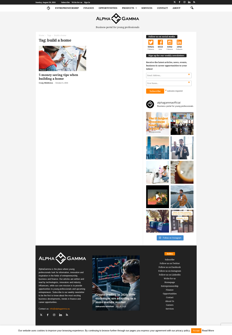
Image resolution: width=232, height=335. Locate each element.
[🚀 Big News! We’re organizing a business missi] (157, 147)
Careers (169, 304)
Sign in (87, 2)
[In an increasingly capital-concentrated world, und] (157, 123)
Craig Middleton (46, 83)
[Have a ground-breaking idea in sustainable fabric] (157, 172)
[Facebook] (179, 2)
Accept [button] (196, 330)
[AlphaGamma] (117, 18)
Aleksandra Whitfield (104, 306)
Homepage (169, 282)
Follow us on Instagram (169, 270)
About (176, 7)
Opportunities (108, 7)
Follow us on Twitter (170, 263)
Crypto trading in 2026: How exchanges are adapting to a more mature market (115, 298)
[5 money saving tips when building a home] (62, 58)
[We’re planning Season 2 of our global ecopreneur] (157, 221)
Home (41, 35)
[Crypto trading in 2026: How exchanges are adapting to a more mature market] (116, 283)
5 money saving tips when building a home (58, 77)
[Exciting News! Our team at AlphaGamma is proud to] (182, 123)
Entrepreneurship (67, 7)
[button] (191, 8)
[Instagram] (184, 2)
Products (128, 7)
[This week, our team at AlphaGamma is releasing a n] (182, 196)
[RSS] (194, 2)
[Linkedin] (189, 2)
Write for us (77, 2)
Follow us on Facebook (170, 267)
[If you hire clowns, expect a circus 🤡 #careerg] (182, 221)
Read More (208, 330)
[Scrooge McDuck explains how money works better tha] (157, 196)
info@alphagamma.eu (60, 309)
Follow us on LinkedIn (170, 274)
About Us (169, 301)
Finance (88, 7)
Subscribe (65, 2)
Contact (162, 7)
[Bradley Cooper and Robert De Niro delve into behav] (182, 172)
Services (146, 7)
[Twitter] (175, 2)
